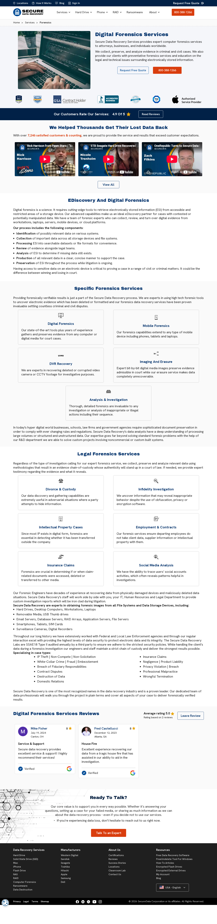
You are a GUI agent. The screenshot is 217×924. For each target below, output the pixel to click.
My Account (163, 874)
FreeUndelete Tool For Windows (174, 859)
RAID (116, 12)
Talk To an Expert (108, 833)
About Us (114, 850)
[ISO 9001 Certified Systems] (156, 99)
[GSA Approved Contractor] (69, 99)
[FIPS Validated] (38, 99)
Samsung (66, 878)
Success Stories (117, 863)
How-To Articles (165, 863)
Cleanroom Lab (117, 870)
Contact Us (114, 874)
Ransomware (135, 12)
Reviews (113, 859)
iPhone (17, 866)
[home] (29, 12)
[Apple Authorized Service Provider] (186, 99)
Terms (34, 901)
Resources (163, 850)
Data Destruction (22, 889)
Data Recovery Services (28, 850)
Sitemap (45, 901)
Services (62, 12)
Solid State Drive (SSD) (25, 859)
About (153, 12)
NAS (15, 874)
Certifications (116, 855)
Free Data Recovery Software (172, 855)
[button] (63, 12)
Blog (158, 878)
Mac (15, 863)
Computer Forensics (24, 882)
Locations (113, 866)
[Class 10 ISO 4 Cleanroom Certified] (135, 99)
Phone (101, 12)
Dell (63, 882)
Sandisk (65, 859)
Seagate (65, 863)
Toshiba (65, 866)
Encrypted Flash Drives (169, 866)
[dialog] (5, 903)
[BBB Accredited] (108, 99)
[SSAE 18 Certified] (19, 99)
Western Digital (69, 855)
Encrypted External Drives (171, 870)
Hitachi (65, 870)
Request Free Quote (186, 3)
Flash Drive (19, 870)
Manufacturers (70, 850)
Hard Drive (82, 12)
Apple (64, 874)
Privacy (17, 901)
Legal (26, 901)
